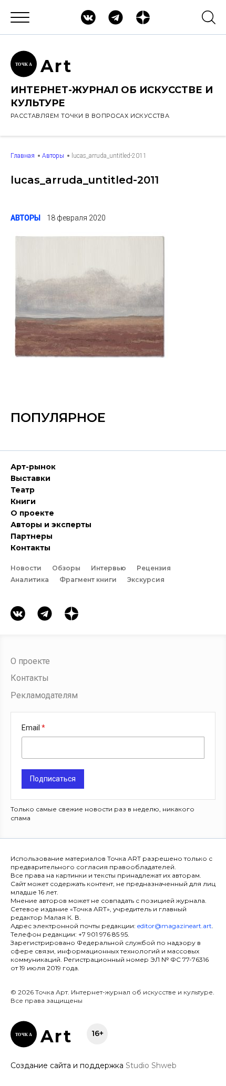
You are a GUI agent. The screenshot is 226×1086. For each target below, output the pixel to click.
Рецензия (154, 568)
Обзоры (66, 568)
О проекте (32, 513)
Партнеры (32, 536)
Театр (23, 490)
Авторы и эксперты (51, 524)
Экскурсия (146, 580)
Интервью (108, 568)
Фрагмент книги (88, 580)
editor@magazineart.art (174, 926)
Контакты (30, 547)
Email (32, 727)
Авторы (53, 155)
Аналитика (30, 580)
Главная (23, 155)
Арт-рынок (33, 466)
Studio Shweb (151, 1065)
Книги (23, 501)
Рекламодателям (44, 695)
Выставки (30, 478)
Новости (26, 568)
